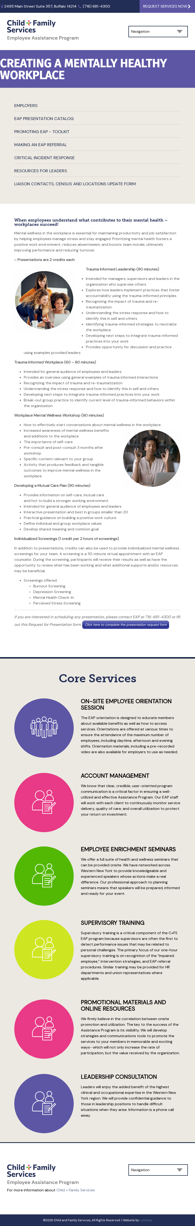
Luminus (146, 1220)
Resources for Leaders (40, 171)
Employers (26, 105)
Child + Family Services (75, 1190)
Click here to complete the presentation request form (126, 624)
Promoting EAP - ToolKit (41, 132)
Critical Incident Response (44, 158)
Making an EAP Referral (40, 145)
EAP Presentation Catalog (44, 118)
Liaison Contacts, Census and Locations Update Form (75, 184)
